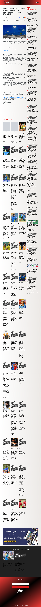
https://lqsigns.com (7, 50)
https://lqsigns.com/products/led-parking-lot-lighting (13, 97)
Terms (11, 601)
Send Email (8, 103)
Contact (30, 601)
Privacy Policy (17, 601)
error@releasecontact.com (21, 114)
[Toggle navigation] (37, 2)
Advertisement (24, 601)
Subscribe (20, 586)
